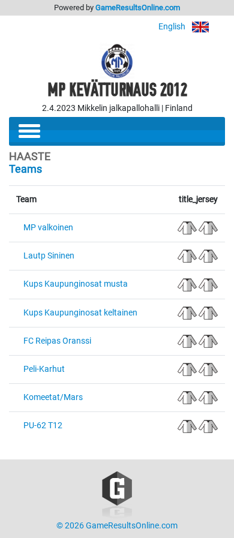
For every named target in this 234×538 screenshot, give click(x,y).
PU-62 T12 (42, 425)
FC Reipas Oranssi (57, 341)
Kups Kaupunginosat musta (75, 284)
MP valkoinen (48, 228)
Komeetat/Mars (53, 397)
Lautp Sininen (48, 256)
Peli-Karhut (44, 369)
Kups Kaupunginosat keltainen (80, 313)
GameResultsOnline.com (137, 7)
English (172, 27)
